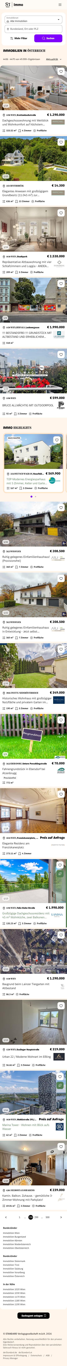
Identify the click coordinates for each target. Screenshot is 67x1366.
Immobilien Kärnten (12, 1240)
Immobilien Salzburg (13, 1268)
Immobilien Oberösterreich (16, 1248)
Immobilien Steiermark (14, 1261)
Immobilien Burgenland (14, 1236)
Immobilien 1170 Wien (14, 1297)
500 (47, 1217)
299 (36, 1217)
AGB (48, 1355)
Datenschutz (36, 1355)
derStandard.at (25, 1352)
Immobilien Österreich (14, 1276)
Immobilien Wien (11, 1233)
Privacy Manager (10, 1358)
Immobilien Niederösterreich (17, 1244)
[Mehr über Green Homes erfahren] (56, 448)
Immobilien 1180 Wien (14, 1300)
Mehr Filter (20, 38)
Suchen (50, 38)
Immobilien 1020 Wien (14, 1289)
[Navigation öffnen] (60, 5)
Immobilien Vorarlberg (14, 1272)
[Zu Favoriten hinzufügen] (61, 71)
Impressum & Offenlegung (15, 1355)
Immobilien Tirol (11, 1265)
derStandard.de (10, 1352)
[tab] (31, 496)
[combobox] (33, 29)
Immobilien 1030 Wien (14, 1293)
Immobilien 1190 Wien (14, 1304)
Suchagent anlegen (32, 1315)
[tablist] (33, 496)
